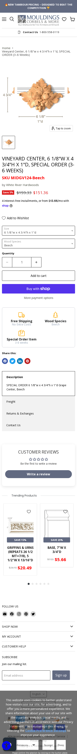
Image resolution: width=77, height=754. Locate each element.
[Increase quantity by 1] (36, 262)
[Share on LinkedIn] (20, 361)
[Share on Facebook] (5, 361)
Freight (10, 401)
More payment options (38, 297)
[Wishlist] (64, 19)
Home (6, 48)
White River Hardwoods (22, 185)
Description (15, 377)
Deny (61, 745)
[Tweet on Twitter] (12, 361)
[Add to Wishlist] (29, 511)
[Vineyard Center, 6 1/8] (8, 142)
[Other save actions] (33, 745)
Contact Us (13, 425)
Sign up (61, 675)
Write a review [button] (38, 474)
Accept (48, 745)
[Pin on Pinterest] (27, 361)
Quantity (8, 253)
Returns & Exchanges (20, 413)
